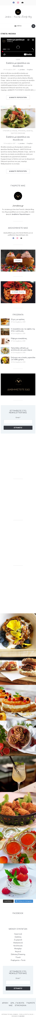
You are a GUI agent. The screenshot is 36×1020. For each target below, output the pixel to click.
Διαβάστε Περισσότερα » (21, 214)
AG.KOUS (22, 1016)
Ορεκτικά (18, 934)
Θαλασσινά (18, 943)
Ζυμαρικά (18, 940)
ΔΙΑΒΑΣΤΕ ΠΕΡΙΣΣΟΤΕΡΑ (18, 97)
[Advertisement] (18, 456)
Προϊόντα (21, 131)
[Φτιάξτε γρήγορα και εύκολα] (18, 703)
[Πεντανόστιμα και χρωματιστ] (18, 845)
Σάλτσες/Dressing (18, 133)
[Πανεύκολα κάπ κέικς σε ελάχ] (18, 738)
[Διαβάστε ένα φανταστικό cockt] (18, 774)
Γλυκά (18, 957)
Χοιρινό (18, 951)
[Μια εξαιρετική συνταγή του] (18, 631)
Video (18, 59)
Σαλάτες (29, 131)
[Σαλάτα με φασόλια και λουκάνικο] (18, 117)
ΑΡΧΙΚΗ (5, 1003)
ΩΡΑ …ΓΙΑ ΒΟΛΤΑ (17, 1003)
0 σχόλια (30, 69)
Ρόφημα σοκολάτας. (19, 338)
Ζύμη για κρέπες (18, 319)
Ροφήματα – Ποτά (18, 960)
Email (18, 417)
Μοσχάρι (18, 948)
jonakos (22, 69)
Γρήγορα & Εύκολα (10, 131)
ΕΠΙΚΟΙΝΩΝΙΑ (20, 1005)
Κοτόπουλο (18, 946)
